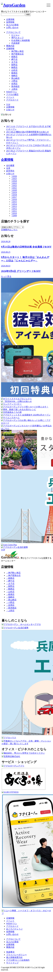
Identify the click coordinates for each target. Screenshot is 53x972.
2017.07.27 (10, 134)
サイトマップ (12, 963)
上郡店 (14, 89)
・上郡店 (10, 610)
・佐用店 (10, 605)
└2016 (14, 199)
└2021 (14, 188)
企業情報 (10, 19)
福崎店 (14, 75)
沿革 (8, 168)
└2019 (14, 192)
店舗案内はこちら (9, 230)
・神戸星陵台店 (13, 575)
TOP (8, 104)
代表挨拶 (15, 43)
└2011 (14, 211)
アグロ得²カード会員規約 (17, 960)
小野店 (14, 81)
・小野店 (10, 602)
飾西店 (14, 67)
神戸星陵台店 (17, 54)
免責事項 (10, 952)
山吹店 (14, 70)
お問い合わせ (12, 27)
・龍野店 (10, 586)
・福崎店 (10, 597)
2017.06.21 (10, 151)
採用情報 (10, 22)
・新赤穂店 (11, 608)
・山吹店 (10, 592)
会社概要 (10, 165)
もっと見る (6, 276)
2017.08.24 (10, 132)
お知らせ (10, 110)
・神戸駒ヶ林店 (13, 573)
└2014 (14, 204)
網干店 (14, 59)
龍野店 (14, 65)
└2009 (14, 215)
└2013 (14, 206)
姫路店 (14, 57)
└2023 (14, 183)
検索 (28, 14)
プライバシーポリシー (16, 955)
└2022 (14, 185)
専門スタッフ (17, 38)
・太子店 (10, 583)
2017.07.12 (10, 140)
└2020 (14, 190)
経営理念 (10, 171)
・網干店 (10, 581)
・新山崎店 (11, 600)
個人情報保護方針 (14, 957)
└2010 (14, 213)
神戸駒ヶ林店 (17, 51)
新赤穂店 (15, 86)
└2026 (14, 176)
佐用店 (14, 84)
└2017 (14, 197)
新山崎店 (15, 78)
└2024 (14, 181)
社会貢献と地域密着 (20, 40)
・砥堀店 (10, 594)
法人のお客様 (12, 25)
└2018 (14, 195)
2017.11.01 (10, 126)
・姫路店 (10, 578)
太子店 (14, 62)
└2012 (14, 209)
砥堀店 (14, 73)
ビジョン (15, 35)
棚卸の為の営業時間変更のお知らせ (32, 132)
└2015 (14, 202)
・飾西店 (10, 589)
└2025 (14, 178)
